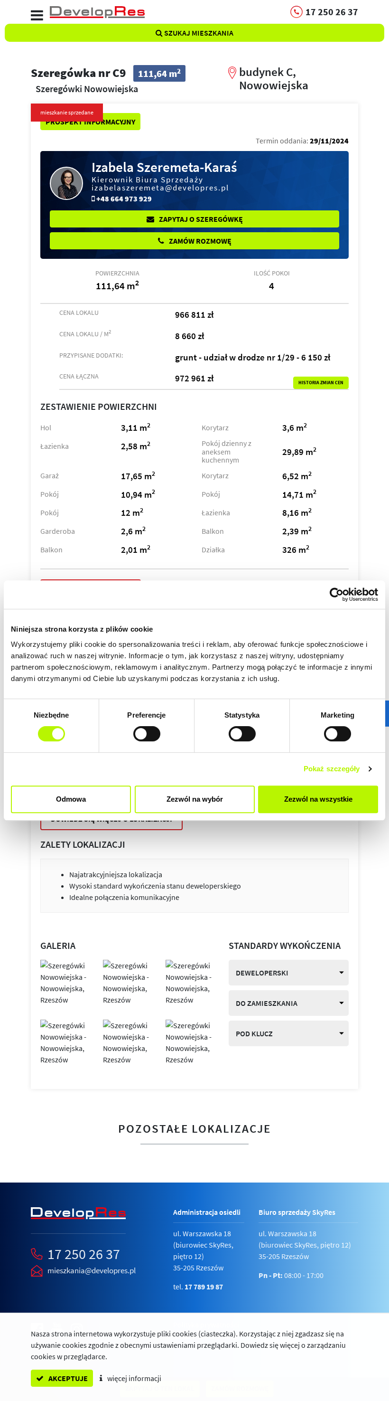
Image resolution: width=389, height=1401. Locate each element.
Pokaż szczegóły (332, 769)
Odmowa (71, 799)
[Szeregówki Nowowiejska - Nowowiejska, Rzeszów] (64, 981)
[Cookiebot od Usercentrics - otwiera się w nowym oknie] (336, 594)
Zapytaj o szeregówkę (200, 219)
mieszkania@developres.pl (91, 1270)
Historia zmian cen (320, 383)
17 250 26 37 (83, 1254)
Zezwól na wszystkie (318, 799)
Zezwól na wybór (195, 799)
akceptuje (67, 1378)
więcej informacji (133, 1378)
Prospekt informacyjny (90, 121)
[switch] (146, 733)
